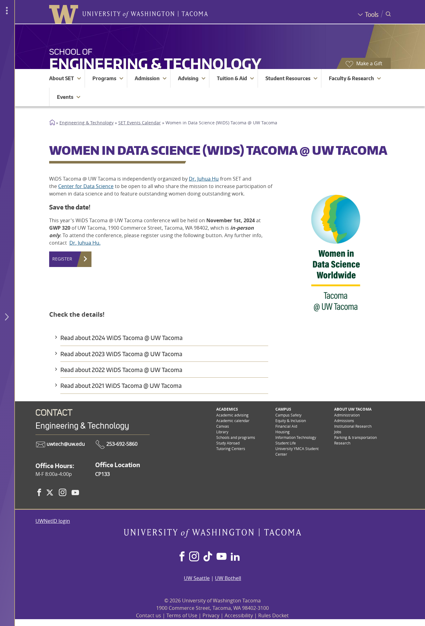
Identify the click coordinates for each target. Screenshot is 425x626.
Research (342, 442)
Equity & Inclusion (290, 420)
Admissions (344, 420)
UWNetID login (52, 521)
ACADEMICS (227, 409)
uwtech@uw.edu (65, 443)
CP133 (102, 474)
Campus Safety (288, 414)
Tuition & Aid (232, 78)
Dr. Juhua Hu (204, 178)
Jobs (337, 431)
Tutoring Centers (230, 448)
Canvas (222, 426)
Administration (347, 414)
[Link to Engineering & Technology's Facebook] (39, 492)
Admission (147, 78)
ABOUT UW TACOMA (352, 409)
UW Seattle (197, 578)
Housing (282, 431)
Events (65, 97)
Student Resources (288, 78)
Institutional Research (352, 426)
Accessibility (239, 615)
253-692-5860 (121, 443)
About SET (61, 78)
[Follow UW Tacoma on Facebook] (182, 557)
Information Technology (295, 437)
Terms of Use (181, 615)
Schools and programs (235, 437)
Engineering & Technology (155, 63)
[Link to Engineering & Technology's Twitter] (50, 492)
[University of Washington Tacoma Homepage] (212, 535)
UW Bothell (228, 578)
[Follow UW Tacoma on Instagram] (194, 557)
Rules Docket (273, 615)
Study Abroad (228, 442)
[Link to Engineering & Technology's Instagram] (62, 492)
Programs (104, 78)
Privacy (211, 615)
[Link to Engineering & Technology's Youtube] (75, 492)
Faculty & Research (351, 78)
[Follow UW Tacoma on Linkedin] (235, 557)
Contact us (148, 615)
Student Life (285, 442)
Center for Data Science (86, 186)
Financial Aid (286, 426)
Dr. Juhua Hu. (84, 242)
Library (222, 431)
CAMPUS (283, 409)
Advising (188, 78)
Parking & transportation (355, 437)
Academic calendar (233, 420)
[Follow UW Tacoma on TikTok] (208, 557)
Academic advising (232, 414)
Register (62, 259)
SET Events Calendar (139, 123)
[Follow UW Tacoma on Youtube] (222, 557)
